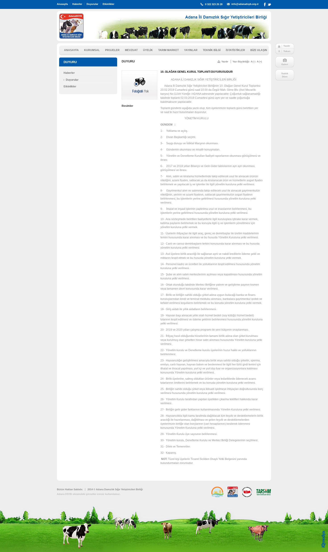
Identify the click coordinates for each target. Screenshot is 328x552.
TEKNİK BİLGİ (211, 50)
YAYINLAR (190, 50)
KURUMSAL (92, 50)
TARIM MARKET (168, 50)
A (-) (253, 61)
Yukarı (286, 51)
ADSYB (71, 26)
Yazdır (286, 46)
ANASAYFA (71, 50)
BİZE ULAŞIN (258, 50)
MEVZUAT (131, 50)
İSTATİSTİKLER (235, 50)
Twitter (269, 5)
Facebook (265, 5)
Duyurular (92, 4)
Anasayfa (62, 4)
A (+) (259, 61)
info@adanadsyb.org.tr (245, 4)
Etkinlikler (108, 4)
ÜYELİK (148, 50)
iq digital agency (324, 539)
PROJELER (112, 50)
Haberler (77, 4)
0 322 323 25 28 (213, 4)
